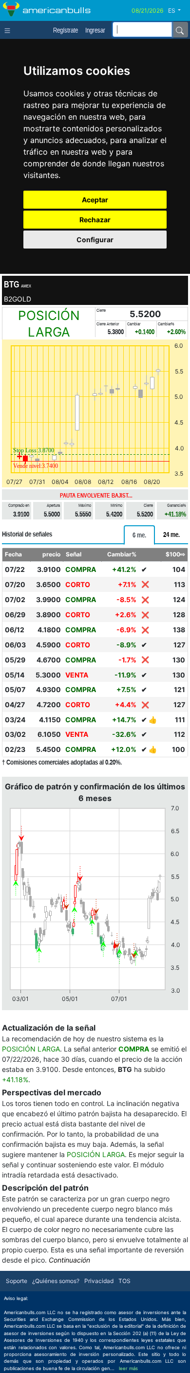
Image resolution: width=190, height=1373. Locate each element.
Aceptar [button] (95, 200)
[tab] (139, 535)
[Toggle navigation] (9, 29)
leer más (128, 1368)
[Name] (179, 29)
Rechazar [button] (95, 219)
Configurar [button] (95, 239)
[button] (178, 10)
